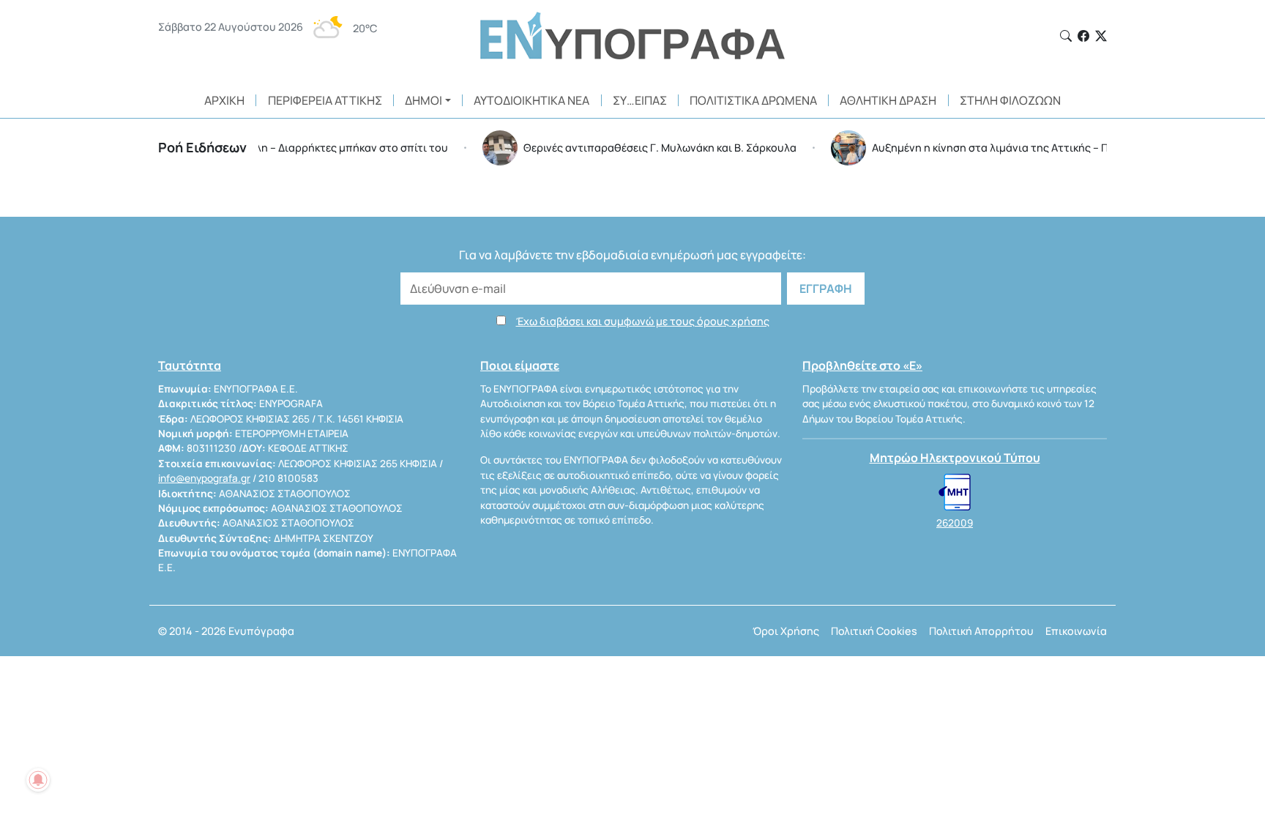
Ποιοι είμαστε (519, 365)
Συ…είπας (640, 100)
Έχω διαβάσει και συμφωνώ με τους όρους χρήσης (642, 321)
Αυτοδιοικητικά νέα (531, 100)
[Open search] (1066, 36)
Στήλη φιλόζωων (1010, 100)
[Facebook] (1083, 36)
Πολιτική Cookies (874, 631)
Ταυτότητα (189, 365)
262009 (954, 522)
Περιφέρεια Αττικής (325, 100)
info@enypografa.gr (204, 478)
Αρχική (224, 100)
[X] (1101, 36)
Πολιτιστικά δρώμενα (753, 100)
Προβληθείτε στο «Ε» (862, 365)
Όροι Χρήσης (786, 631)
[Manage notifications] (38, 780)
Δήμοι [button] (423, 100)
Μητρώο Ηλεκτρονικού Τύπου (955, 458)
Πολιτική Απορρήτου (981, 631)
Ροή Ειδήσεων (202, 147)
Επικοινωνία (1076, 631)
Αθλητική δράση (888, 100)
